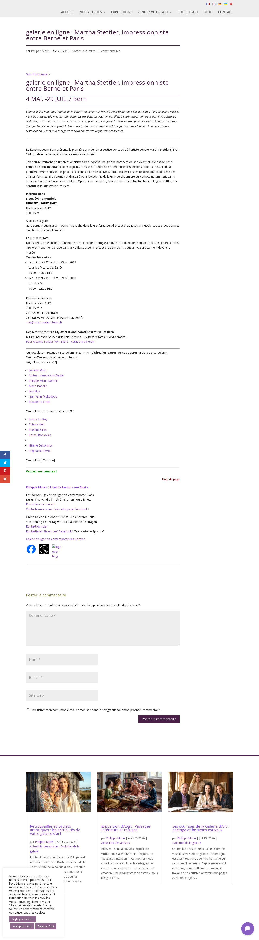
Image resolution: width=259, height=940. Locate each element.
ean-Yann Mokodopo (43, 396)
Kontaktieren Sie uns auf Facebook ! (49, 531)
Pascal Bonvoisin (40, 435)
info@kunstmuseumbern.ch (44, 322)
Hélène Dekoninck (40, 445)
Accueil (67, 12)
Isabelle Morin (38, 370)
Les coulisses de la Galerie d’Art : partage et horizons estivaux (200, 828)
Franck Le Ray (38, 419)
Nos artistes (91, 12)
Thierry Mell (36, 424)
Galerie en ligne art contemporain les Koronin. (56, 539)
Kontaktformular (37, 526)
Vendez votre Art (153, 12)
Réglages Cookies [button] (22, 919)
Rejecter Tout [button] (46, 926)
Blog (208, 12)
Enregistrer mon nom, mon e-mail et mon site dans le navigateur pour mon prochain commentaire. (96, 710)
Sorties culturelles (84, 51)
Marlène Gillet (38, 430)
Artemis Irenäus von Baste (68, 487)
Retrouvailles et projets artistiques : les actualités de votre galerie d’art (55, 830)
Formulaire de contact (40, 504)
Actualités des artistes (44, 846)
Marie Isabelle (38, 386)
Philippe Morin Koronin (43, 381)
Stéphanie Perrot (40, 451)
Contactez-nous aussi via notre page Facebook (57, 509)
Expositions (121, 12)
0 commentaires (109, 51)
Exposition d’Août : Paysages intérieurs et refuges (126, 828)
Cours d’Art (187, 12)
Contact (225, 12)
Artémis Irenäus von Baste (46, 375)
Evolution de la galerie (186, 843)
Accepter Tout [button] (22, 926)
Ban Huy (34, 391)
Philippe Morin (40, 51)
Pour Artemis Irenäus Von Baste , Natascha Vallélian (60, 341)
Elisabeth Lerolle (39, 402)
